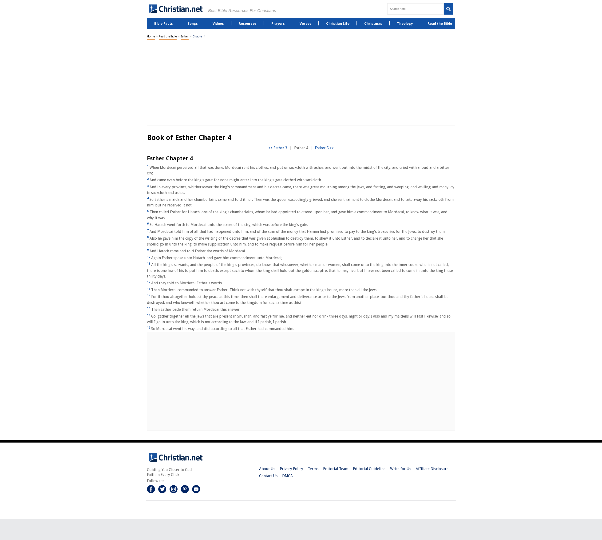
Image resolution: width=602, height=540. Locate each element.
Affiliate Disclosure (432, 469)
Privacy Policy (291, 469)
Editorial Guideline (369, 469)
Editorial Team (335, 469)
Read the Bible (168, 36)
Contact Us (268, 476)
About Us (267, 469)
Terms (313, 469)
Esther (185, 36)
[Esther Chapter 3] (277, 148)
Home (151, 36)
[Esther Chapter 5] (324, 148)
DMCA (287, 476)
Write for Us (400, 469)
